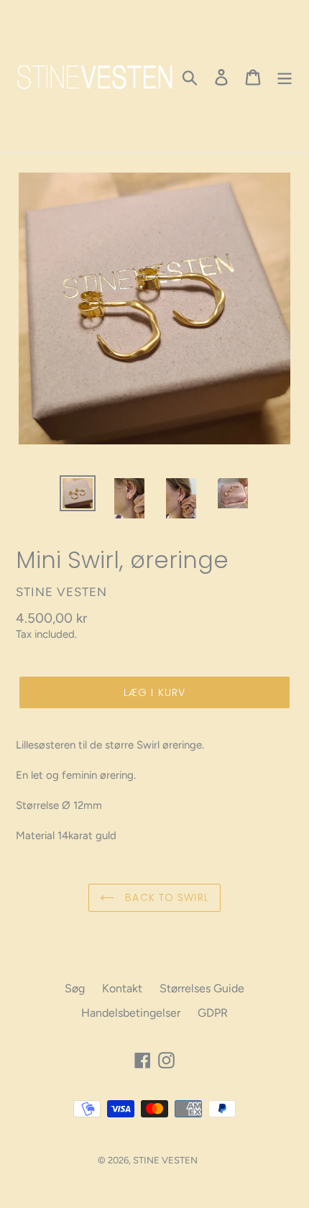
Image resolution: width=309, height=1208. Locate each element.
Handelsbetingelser (130, 1013)
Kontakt (122, 988)
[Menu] (284, 76)
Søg (75, 988)
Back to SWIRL (165, 897)
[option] (77, 493)
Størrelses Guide (202, 988)
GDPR (213, 1013)
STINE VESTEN (165, 1160)
